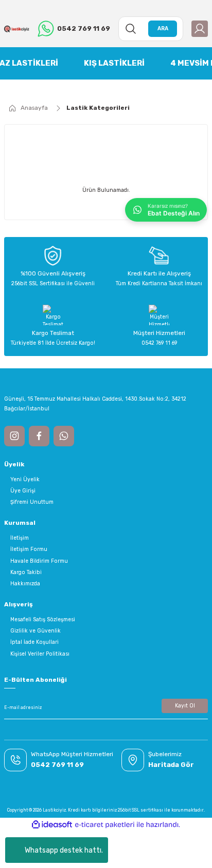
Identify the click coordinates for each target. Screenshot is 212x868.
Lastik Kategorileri (98, 107)
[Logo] (16, 28)
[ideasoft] (52, 825)
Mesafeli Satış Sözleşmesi (42, 619)
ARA (162, 28)
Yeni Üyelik (25, 479)
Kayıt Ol (185, 705)
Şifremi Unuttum (32, 502)
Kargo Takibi (26, 572)
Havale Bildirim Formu (39, 561)
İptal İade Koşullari (34, 642)
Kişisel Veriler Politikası (39, 653)
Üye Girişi (23, 490)
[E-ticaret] (105, 824)
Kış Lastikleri (114, 63)
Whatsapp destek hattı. (64, 850)
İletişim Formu (28, 549)
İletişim (19, 538)
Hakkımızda (25, 583)
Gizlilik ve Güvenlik (35, 630)
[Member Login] (199, 29)
